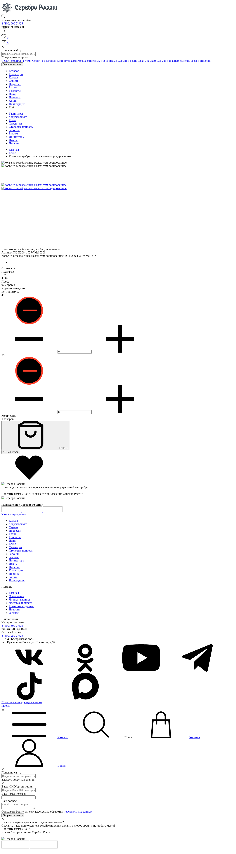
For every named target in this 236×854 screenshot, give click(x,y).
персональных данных (78, 811)
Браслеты (15, 537)
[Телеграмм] (197, 670)
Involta (5, 705)
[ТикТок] (29, 699)
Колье (12, 120)
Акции (13, 577)
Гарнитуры (16, 113)
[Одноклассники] (86, 670)
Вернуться (12, 452)
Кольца (13, 520)
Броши (13, 534)
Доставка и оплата (20, 602)
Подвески (15, 530)
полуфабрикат (18, 116)
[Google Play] (11, 511)
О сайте (14, 612)
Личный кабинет (19, 599)
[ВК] (29, 670)
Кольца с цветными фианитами (97, 60)
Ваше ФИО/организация (16, 786)
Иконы (13, 140)
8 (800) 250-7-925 (12, 635)
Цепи (12, 540)
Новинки (14, 573)
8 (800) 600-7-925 (12, 23)
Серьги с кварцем (168, 60)
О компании (16, 596)
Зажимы (14, 133)
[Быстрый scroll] (2, 709)
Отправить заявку (13, 815)
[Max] (85, 699)
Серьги (13, 527)
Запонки (14, 130)
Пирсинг (205, 60)
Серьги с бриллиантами (16, 60)
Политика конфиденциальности (21, 702)
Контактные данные (21, 606)
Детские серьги (189, 60)
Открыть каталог (12, 64)
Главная (14, 149)
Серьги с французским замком (137, 60)
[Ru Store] (53, 511)
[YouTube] (142, 670)
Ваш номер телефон (14, 793)
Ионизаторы (17, 136)
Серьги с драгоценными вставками (54, 60)
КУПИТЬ (63, 448)
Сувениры (15, 123)
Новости (14, 609)
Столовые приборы (21, 126)
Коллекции (16, 570)
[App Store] (32, 511)
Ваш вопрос (9, 800)
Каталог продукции (13, 514)
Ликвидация (17, 580)
